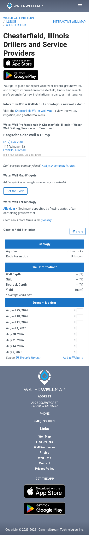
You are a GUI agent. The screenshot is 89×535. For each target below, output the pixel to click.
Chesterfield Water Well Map (34, 110)
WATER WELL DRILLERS (18, 18)
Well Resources (44, 447)
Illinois (11, 21)
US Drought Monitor (28, 357)
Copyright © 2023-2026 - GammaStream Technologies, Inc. (44, 529)
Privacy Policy (44, 468)
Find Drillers (44, 442)
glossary (46, 220)
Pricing (44, 452)
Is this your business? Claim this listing (22, 155)
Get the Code (15, 191)
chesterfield (16, 25)
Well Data (44, 458)
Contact (44, 463)
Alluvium (9, 208)
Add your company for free (58, 165)
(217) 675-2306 (13, 142)
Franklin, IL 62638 (14, 150)
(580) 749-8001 (44, 421)
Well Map (44, 436)
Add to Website (73, 357)
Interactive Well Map (69, 21)
